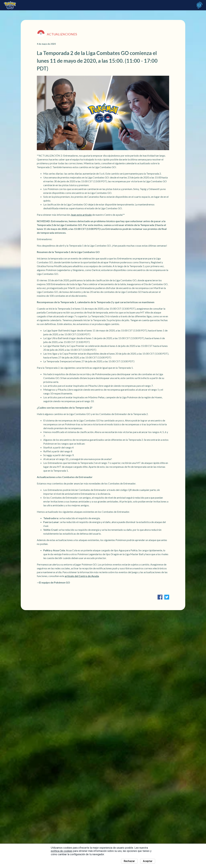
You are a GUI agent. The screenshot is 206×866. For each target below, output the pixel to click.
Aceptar (147, 861)
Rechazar (129, 861)
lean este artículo (81, 214)
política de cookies (61, 850)
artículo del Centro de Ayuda (82, 575)
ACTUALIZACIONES (62, 34)
